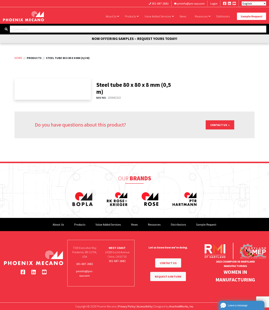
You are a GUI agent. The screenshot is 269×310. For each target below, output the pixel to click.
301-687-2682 (160, 3)
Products (130, 16)
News (183, 16)
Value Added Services (158, 16)
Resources (201, 16)
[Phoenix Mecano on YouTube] (234, 3)
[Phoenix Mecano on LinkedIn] (229, 3)
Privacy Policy (126, 306)
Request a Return (168, 276)
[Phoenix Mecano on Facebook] (224, 3)
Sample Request (251, 16)
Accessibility (144, 306)
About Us (111, 16)
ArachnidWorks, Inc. (181, 306)
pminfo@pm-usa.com (191, 3)
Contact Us (219, 125)
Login (213, 3)
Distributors (223, 16)
